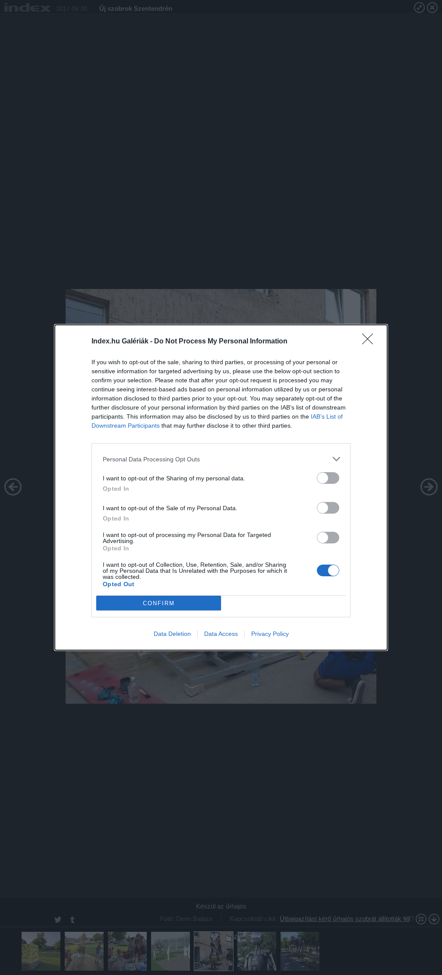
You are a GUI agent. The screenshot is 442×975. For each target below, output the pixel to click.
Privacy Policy (270, 633)
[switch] (328, 478)
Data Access (221, 633)
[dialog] (221, 487)
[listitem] (221, 459)
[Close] (370, 341)
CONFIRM (159, 603)
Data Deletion (172, 633)
